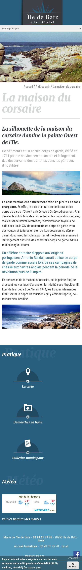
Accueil (28, 87)
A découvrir (43, 87)
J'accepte (73, 558)
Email (41, 540)
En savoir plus (32, 567)
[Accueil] (41, 21)
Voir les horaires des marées (21, 519)
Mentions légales (34, 555)
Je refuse (72, 565)
